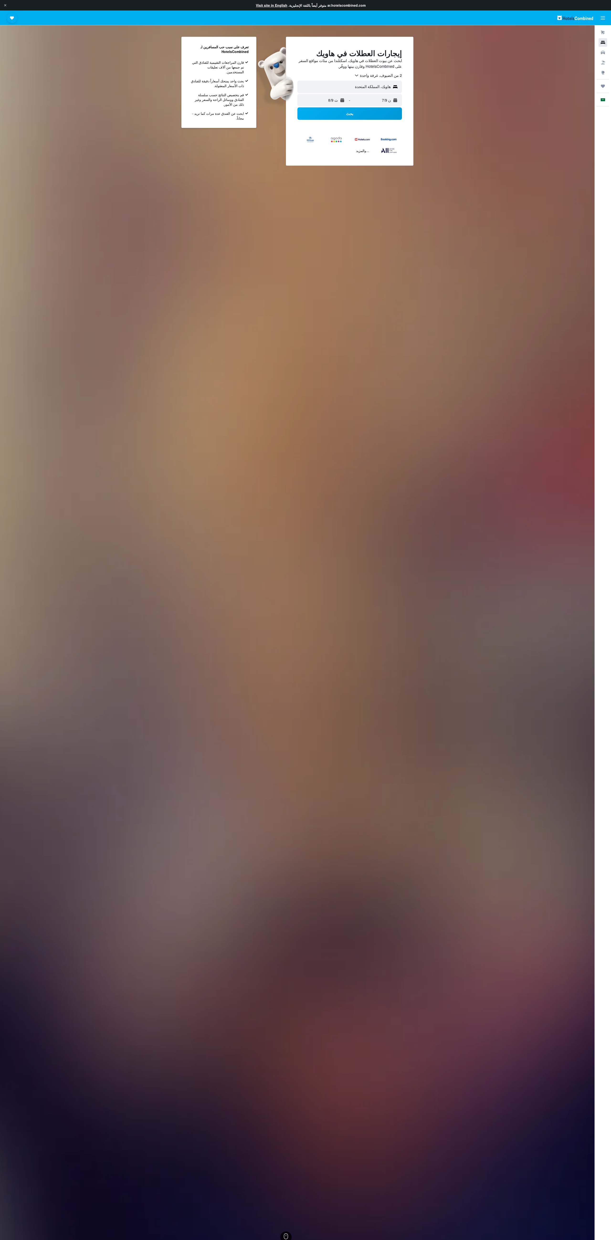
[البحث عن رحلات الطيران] (603, 32)
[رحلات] (603, 86)
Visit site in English (271, 5)
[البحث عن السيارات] (603, 52)
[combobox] (378, 75)
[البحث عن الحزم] (603, 62)
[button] (5, 5)
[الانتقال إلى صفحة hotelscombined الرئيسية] (575, 18)
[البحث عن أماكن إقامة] (603, 42)
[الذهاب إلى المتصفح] (603, 72)
